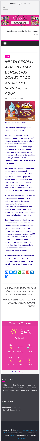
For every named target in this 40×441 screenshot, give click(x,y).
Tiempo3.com (24, 372)
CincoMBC (20, 98)
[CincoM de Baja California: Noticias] (20, 16)
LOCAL (7, 56)
